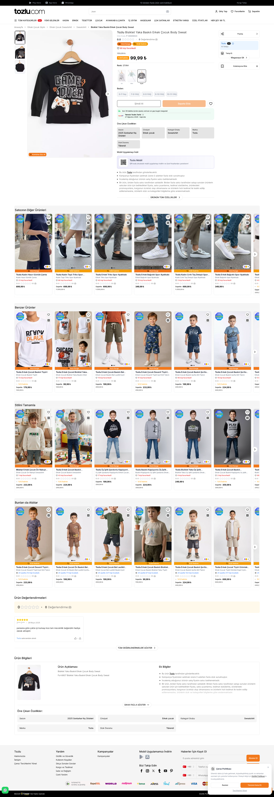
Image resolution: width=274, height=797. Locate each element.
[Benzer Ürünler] (48, 223)
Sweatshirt (81, 27)
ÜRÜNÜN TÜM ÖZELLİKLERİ (163, 197)
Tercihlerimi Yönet (240, 790)
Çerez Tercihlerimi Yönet (25, 763)
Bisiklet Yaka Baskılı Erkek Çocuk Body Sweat (112, 27)
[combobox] (188, 766)
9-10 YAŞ (159, 94)
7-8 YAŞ (135, 94)
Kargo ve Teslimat (64, 767)
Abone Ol (253, 758)
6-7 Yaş (122, 94)
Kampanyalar (104, 756)
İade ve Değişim (63, 771)
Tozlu (129, 172)
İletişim (17, 760)
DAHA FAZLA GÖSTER (135, 705)
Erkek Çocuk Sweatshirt (61, 27)
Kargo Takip (242, 3)
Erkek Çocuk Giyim (36, 27)
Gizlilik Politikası (205, 794)
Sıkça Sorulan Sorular (66, 763)
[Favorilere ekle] (48, 217)
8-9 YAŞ (147, 94)
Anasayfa (18, 27)
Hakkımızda (19, 756)
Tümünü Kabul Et (254, 785)
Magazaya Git (237, 57)
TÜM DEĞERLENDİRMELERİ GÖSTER (135, 648)
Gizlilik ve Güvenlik (64, 756)
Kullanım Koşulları (64, 760)
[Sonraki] (108, 93)
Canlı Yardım (62, 774)
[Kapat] (268, 767)
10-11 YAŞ (172, 94)
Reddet (225, 785)
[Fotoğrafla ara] (167, 11)
